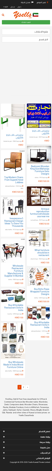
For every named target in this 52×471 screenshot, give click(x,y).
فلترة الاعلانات (41, 31)
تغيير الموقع (41, 2)
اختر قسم (43, 39)
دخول (19, 7)
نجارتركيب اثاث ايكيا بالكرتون (14, 136)
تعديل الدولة (26, 2)
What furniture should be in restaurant (42, 252)
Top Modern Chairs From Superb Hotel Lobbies (13, 180)
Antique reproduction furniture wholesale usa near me (39, 213)
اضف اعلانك (26, 22)
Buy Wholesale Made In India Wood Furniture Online (13, 364)
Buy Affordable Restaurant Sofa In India (13, 307)
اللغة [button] (6, 7)
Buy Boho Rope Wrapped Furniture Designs (39, 291)
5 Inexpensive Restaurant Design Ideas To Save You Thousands (13, 222)
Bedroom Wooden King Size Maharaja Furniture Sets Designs (39, 170)
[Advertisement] (26, 69)
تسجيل (12, 7)
